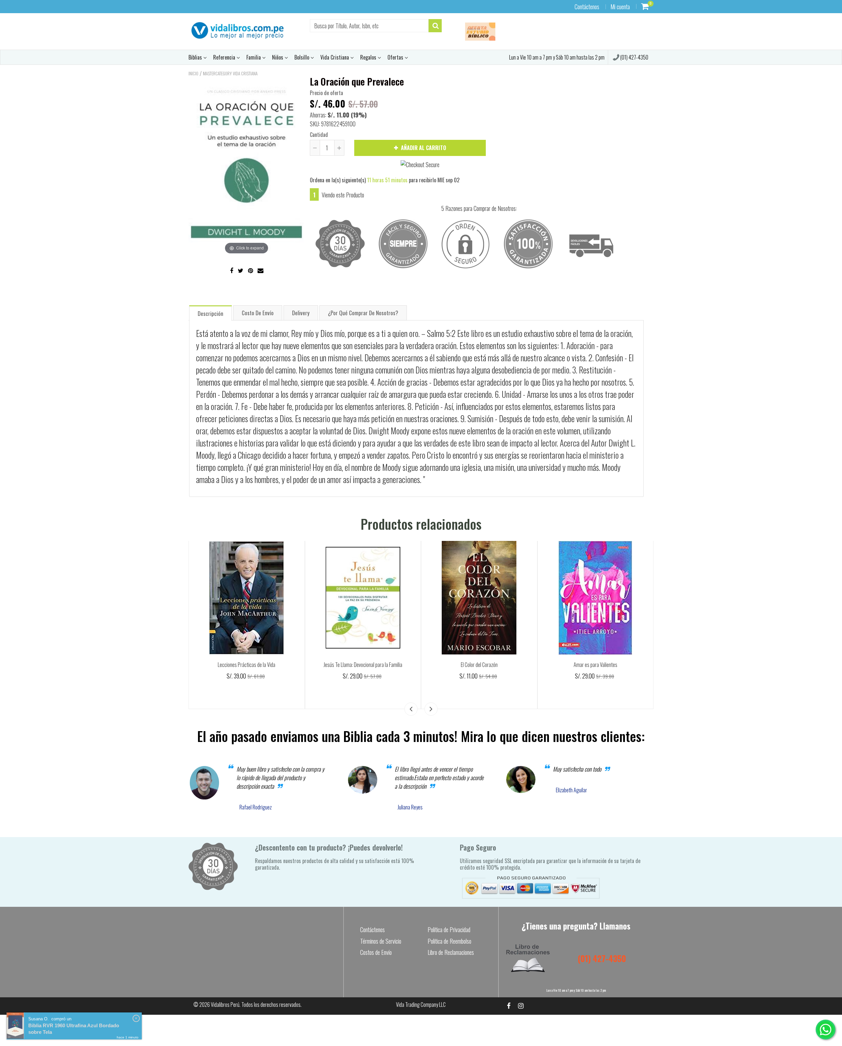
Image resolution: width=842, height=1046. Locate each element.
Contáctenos (587, 6)
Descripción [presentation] (210, 313)
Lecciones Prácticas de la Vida (246, 665)
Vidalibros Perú (225, 1004)
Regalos (369, 57)
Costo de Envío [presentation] (258, 313)
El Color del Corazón (479, 665)
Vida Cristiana (335, 57)
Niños (278, 57)
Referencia (224, 57)
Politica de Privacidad (449, 929)
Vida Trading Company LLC (421, 1004)
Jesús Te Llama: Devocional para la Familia (363, 665)
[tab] (210, 312)
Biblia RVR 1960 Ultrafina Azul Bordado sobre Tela (73, 1029)
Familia (254, 57)
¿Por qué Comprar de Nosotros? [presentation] (363, 313)
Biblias (195, 57)
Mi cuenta (620, 6)
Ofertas (396, 57)
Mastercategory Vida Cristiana (230, 73)
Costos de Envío (376, 952)
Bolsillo (302, 57)
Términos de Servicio (380, 941)
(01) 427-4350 (633, 57)
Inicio (193, 73)
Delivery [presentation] (301, 313)
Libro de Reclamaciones (451, 952)
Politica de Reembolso (449, 941)
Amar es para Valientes (595, 665)
